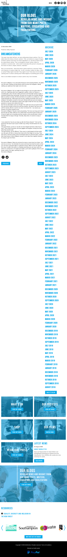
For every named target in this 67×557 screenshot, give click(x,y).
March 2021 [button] (50, 277)
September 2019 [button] (52, 342)
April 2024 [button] (49, 142)
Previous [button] (2, 528)
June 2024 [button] (49, 134)
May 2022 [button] (49, 228)
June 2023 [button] (49, 179)
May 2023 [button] (49, 183)
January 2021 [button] (50, 285)
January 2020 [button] (50, 326)
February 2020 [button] (51, 322)
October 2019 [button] (51, 338)
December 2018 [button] (51, 372)
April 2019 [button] (49, 356)
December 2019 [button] (51, 330)
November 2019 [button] (51, 334)
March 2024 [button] (50, 145)
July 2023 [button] (49, 176)
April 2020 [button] (49, 315)
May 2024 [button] (49, 138)
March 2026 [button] (50, 66)
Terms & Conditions (46, 545)
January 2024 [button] (50, 153)
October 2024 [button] (51, 123)
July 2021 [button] (49, 262)
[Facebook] (3, 157)
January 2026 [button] (50, 73)
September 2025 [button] (52, 89)
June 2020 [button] (49, 308)
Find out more (17, 409)
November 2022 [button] (51, 206)
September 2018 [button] (52, 383)
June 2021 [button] (49, 266)
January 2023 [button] (50, 198)
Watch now (50, 432)
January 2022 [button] (50, 243)
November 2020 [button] (51, 293)
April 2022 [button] (49, 232)
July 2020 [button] (49, 304)
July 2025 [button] (49, 93)
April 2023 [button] (49, 187)
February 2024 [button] (51, 149)
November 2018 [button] (51, 376)
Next (40, 163)
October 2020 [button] (51, 296)
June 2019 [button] (49, 349)
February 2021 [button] (51, 281)
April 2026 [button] (49, 62)
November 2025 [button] (51, 81)
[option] (15, 528)
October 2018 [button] (51, 379)
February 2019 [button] (51, 364)
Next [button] (65, 528)
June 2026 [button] (49, 55)
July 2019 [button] (49, 345)
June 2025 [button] (49, 96)
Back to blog (51, 392)
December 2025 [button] (51, 78)
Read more (39, 461)
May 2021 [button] (49, 270)
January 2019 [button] (50, 368)
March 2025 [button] (50, 104)
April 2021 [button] (49, 274)
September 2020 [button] (52, 300)
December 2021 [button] (51, 247)
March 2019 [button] (50, 360)
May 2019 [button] (49, 353)
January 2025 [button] (50, 111)
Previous (6, 163)
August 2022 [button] (50, 217)
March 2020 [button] (50, 319)
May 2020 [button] (49, 311)
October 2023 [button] (51, 164)
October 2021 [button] (51, 255)
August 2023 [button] (50, 172)
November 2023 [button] (51, 161)
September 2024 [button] (52, 127)
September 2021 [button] (52, 259)
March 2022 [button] (50, 236)
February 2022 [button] (51, 239)
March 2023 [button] (50, 191)
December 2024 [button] (51, 115)
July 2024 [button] (49, 130)
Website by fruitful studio (33, 548)
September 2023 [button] (52, 168)
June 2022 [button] (49, 225)
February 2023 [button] (51, 194)
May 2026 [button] (49, 59)
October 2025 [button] (51, 85)
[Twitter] (7, 157)
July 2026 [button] (49, 51)
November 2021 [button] (51, 251)
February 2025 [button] (51, 108)
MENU (50, 3)
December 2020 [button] (51, 289)
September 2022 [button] (52, 213)
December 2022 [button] (51, 202)
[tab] (55, 51)
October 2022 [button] (51, 210)
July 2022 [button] (49, 221)
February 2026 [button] (51, 70)
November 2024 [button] (51, 119)
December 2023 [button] (51, 157)
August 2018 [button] (50, 387)
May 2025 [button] (49, 100)
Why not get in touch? (33, 537)
